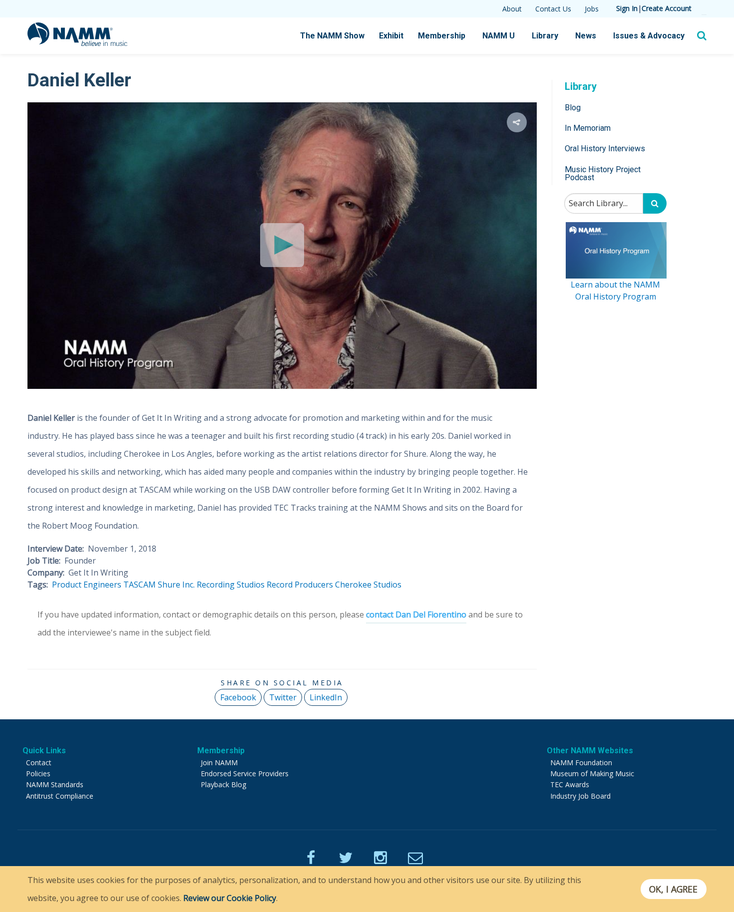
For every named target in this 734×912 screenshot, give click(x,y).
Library (545, 35)
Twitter (283, 697)
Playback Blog (223, 784)
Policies (38, 773)
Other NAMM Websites (590, 750)
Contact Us (553, 8)
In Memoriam (588, 128)
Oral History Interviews (605, 149)
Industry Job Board (580, 796)
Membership (441, 35)
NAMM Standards (54, 784)
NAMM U (498, 35)
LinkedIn (326, 697)
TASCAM (139, 584)
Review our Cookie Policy (229, 898)
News (585, 35)
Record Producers (300, 584)
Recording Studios (231, 584)
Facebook (238, 697)
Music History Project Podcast (603, 173)
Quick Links (44, 750)
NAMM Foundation (581, 762)
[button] (517, 122)
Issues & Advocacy (649, 35)
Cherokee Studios (368, 584)
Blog (573, 107)
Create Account (667, 8)
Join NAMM (219, 762)
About (512, 8)
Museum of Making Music (592, 773)
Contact (38, 762)
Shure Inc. (176, 584)
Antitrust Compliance (59, 796)
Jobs (592, 8)
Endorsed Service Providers (245, 773)
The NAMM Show (332, 35)
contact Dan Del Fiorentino (416, 614)
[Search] (655, 204)
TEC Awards (569, 784)
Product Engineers (86, 584)
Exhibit (391, 35)
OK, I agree (673, 889)
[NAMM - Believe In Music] (77, 42)
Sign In (627, 8)
